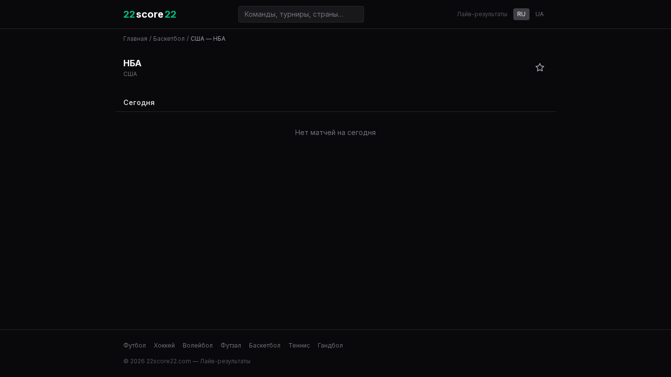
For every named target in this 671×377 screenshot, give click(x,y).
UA (539, 14)
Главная (135, 38)
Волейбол (198, 345)
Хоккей (164, 345)
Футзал (231, 345)
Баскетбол (169, 38)
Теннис (299, 345)
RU (521, 14)
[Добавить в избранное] (540, 67)
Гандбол (330, 345)
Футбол (134, 345)
